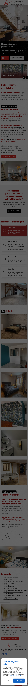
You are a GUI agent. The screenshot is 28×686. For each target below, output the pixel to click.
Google (11, 675)
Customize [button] (8, 680)
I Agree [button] (19, 680)
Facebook (16, 675)
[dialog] (14, 671)
